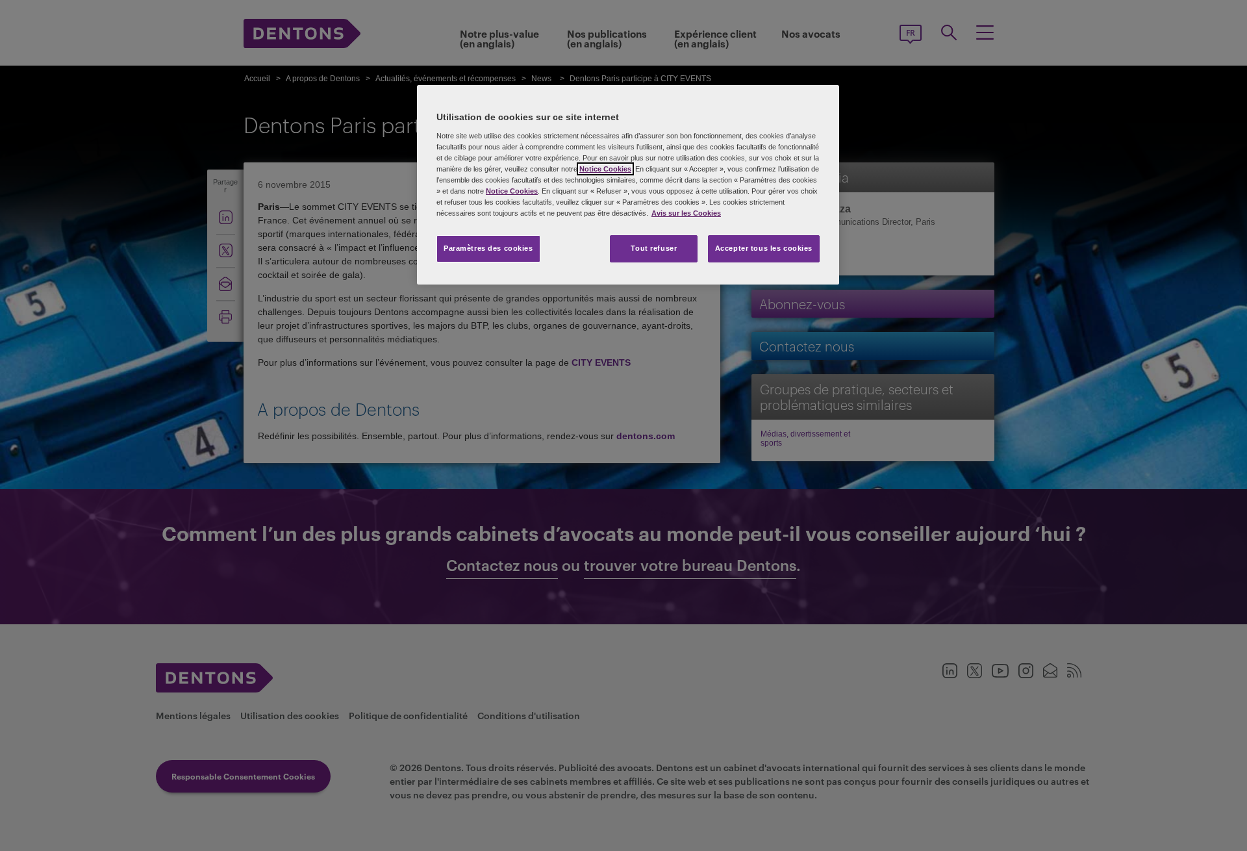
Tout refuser (654, 248)
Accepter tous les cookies (763, 248)
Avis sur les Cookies (686, 213)
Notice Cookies (605, 169)
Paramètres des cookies (488, 248)
